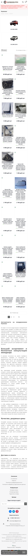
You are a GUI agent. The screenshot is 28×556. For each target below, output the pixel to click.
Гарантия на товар (14, 494)
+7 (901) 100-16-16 (14, 518)
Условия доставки (14, 492)
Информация (14, 487)
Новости (14, 480)
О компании (14, 478)
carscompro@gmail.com (15, 521)
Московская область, (15, 524)
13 (18, 317)
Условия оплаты (14, 490)
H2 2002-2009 (14, 29)
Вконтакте (10, 511)
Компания (14, 476)
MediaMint (18, 547)
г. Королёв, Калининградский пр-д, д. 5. (15, 525)
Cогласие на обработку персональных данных (14, 484)
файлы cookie (14, 551)
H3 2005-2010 (14, 44)
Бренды (14, 497)
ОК (23, 552)
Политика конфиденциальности (14, 482)
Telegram (13, 511)
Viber (17, 511)
